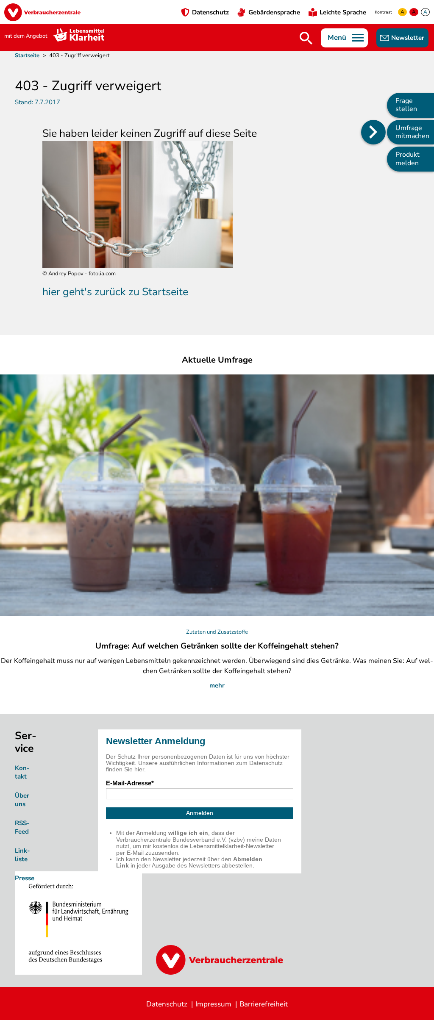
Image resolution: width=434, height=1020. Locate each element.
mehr (217, 685)
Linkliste (22, 854)
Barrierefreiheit (263, 1004)
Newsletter (407, 37)
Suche (306, 38)
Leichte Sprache (343, 12)
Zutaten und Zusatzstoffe (217, 632)
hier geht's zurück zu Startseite (115, 292)
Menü (337, 37)
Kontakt (22, 772)
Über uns (22, 799)
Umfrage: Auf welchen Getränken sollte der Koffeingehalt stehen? (217, 645)
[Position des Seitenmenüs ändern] (373, 132)
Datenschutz (210, 12)
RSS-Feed (22, 827)
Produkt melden (407, 158)
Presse (24, 878)
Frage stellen (406, 105)
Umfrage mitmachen (412, 132)
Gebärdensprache (274, 12)
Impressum (213, 1004)
